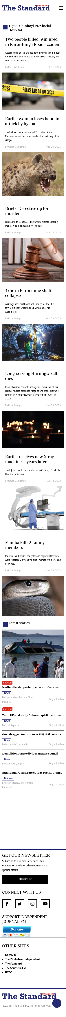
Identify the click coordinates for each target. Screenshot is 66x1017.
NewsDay (10, 954)
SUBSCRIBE (25, 879)
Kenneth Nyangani (14, 764)
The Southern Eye (15, 968)
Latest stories (19, 623)
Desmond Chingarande (16, 744)
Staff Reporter (12, 725)
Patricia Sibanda (16, 67)
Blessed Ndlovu (12, 783)
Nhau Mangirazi (16, 233)
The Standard (13, 963)
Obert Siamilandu (17, 147)
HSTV (8, 972)
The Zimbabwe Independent (22, 959)
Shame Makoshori (14, 697)
